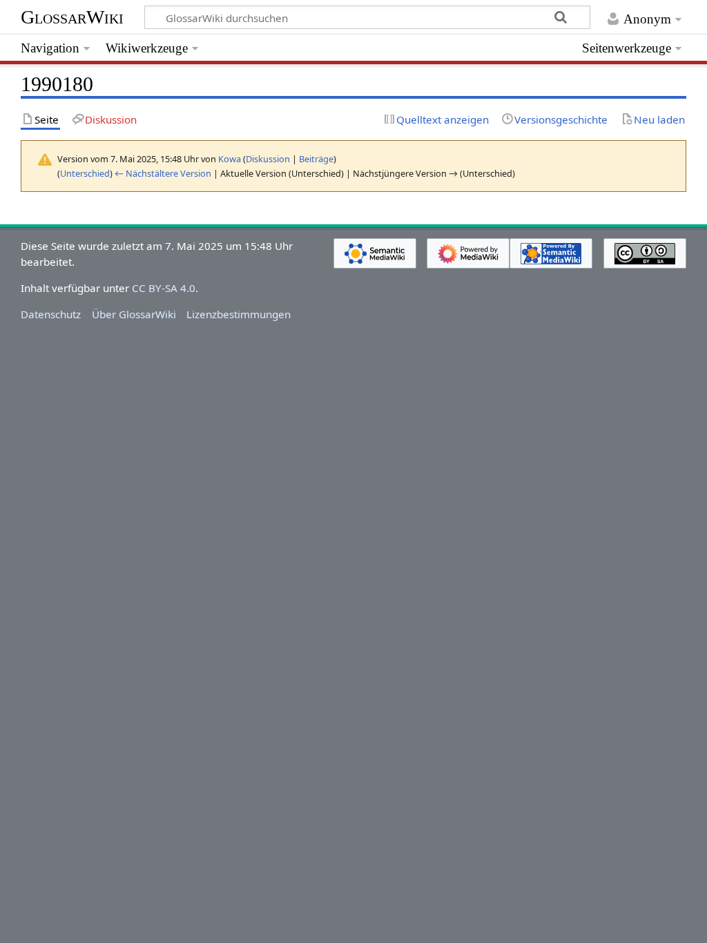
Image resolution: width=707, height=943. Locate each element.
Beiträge (316, 159)
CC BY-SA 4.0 (163, 288)
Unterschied (85, 173)
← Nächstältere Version (163, 173)
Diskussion (268, 159)
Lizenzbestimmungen (238, 314)
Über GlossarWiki (134, 314)
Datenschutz (51, 314)
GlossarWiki (72, 17)
